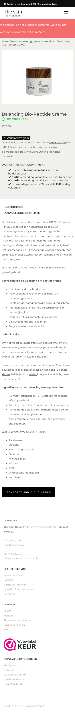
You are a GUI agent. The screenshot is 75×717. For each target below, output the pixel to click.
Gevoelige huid (13, 684)
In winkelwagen (16, 138)
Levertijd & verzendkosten (19, 589)
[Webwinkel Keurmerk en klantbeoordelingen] (20, 644)
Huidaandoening (21, 41)
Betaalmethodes (14, 575)
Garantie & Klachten (15, 584)
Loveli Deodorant (14, 679)
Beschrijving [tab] (14, 207)
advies (33, 374)
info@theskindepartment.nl (20, 558)
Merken (8, 615)
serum (11, 352)
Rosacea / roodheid (45, 41)
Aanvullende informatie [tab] (22, 213)
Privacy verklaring (14, 625)
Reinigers (9, 665)
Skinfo (7, 611)
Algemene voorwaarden (18, 620)
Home (5, 41)
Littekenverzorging (15, 674)
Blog (6, 629)
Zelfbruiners (11, 670)
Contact (8, 580)
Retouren (9, 594)
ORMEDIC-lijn (57, 142)
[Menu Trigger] (66, 13)
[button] (28, 492)
